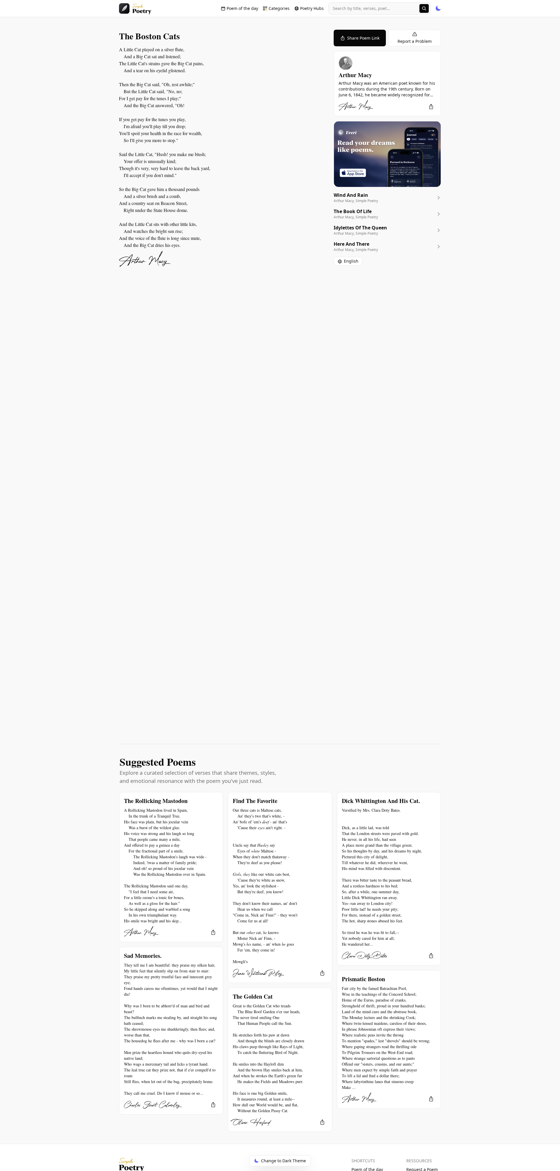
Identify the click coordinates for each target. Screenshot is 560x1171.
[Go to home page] (135, 8)
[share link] (431, 107)
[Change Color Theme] (438, 8)
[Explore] (424, 8)
